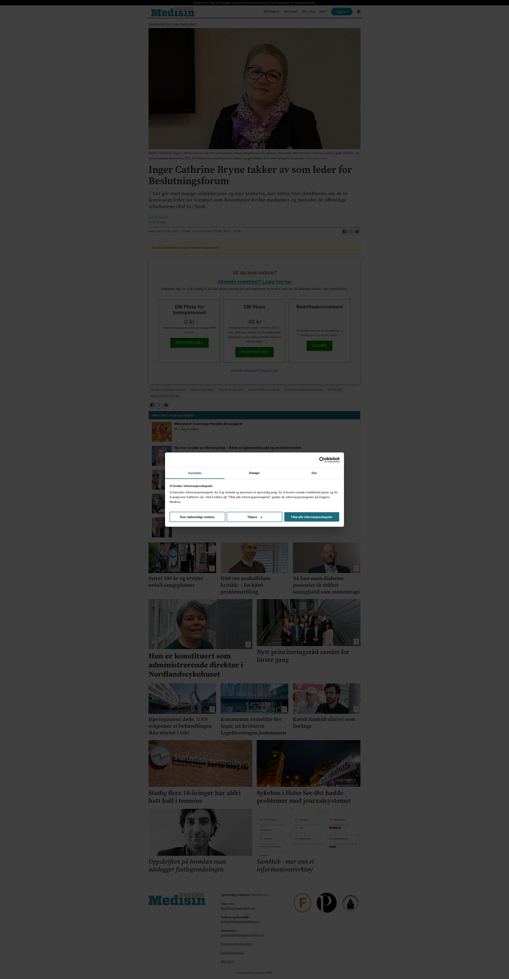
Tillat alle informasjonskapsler (311, 517)
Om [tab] (314, 472)
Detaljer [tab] (254, 472)
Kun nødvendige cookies (197, 517)
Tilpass (252, 517)
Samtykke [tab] (195, 472)
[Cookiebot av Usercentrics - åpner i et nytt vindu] (322, 460)
